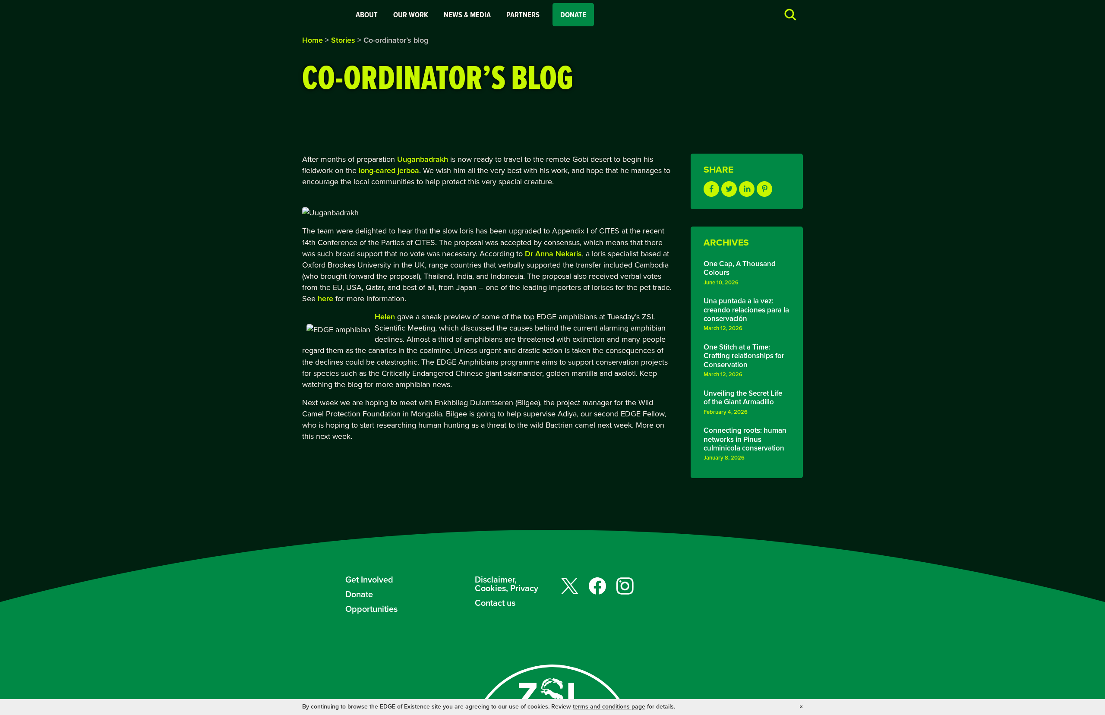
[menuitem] (366, 14)
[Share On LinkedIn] (747, 189)
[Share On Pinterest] (764, 189)
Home (312, 40)
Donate (573, 14)
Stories (343, 40)
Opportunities (371, 608)
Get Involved (369, 579)
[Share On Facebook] (711, 189)
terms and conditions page (609, 706)
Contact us (495, 602)
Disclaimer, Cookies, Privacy (506, 584)
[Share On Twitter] (729, 189)
